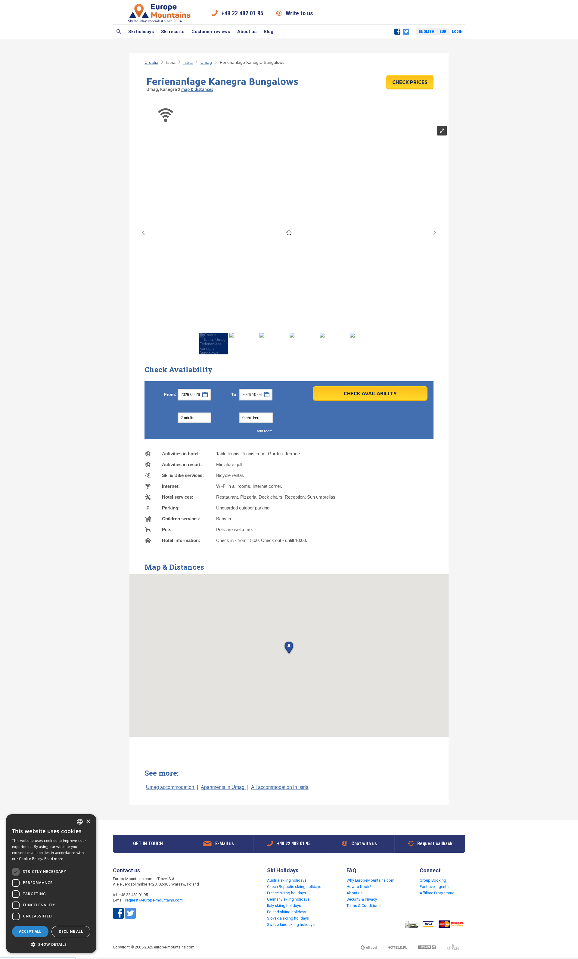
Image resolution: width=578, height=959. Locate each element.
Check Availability (370, 393)
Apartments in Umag (223, 787)
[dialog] (51, 883)
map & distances (197, 89)
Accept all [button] (30, 931)
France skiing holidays (286, 893)
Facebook (397, 32)
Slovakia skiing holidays (288, 918)
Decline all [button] (71, 931)
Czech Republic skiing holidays (294, 886)
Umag (206, 62)
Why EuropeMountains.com (370, 880)
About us (246, 31)
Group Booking (433, 880)
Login (457, 31)
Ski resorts (172, 31)
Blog (268, 31)
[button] (288, 648)
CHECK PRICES (409, 82)
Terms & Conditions (363, 905)
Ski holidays (141, 31)
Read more (54, 858)
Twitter (406, 32)
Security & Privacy (361, 899)
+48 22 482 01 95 (242, 13)
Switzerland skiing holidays (291, 924)
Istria (188, 62)
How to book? (358, 886)
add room (264, 431)
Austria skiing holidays (286, 880)
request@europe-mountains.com (154, 900)
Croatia (151, 62)
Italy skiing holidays (284, 905)
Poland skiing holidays (286, 912)
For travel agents (434, 886)
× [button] (88, 821)
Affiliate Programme (437, 893)
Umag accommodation (170, 787)
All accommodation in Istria (280, 787)
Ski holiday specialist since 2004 (155, 21)
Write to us (299, 13)
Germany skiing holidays (288, 899)
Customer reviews (210, 31)
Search (119, 32)
